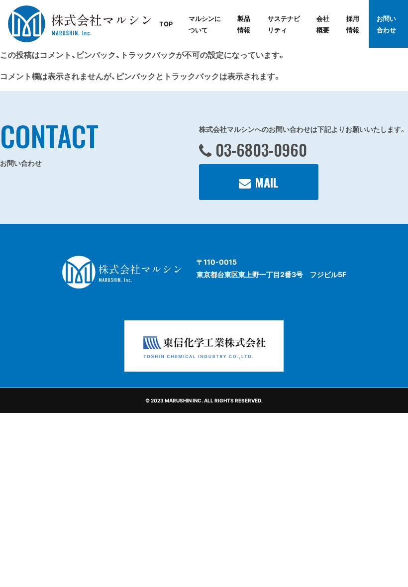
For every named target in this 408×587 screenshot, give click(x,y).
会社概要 (322, 23)
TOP (166, 23)
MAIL (267, 182)
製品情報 (243, 23)
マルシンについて (205, 23)
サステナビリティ (284, 23)
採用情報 (352, 23)
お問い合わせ (386, 23)
